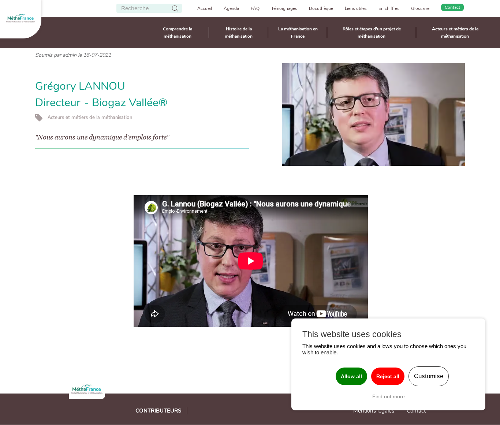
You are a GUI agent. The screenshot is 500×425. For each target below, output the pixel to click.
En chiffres (388, 8)
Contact (452, 7)
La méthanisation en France (298, 32)
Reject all (387, 376)
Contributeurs (158, 410)
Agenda (231, 8)
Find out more (388, 396)
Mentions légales (373, 410)
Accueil (204, 8)
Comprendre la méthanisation (177, 32)
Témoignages (284, 8)
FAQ (255, 8)
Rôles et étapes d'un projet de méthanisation (372, 32)
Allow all (351, 376)
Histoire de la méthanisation (239, 32)
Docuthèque (321, 8)
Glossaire (420, 8)
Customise (428, 376)
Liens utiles (356, 8)
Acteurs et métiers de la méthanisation (455, 32)
